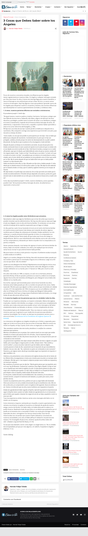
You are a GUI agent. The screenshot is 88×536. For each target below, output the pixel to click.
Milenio (77, 299)
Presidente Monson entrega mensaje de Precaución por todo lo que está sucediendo (79, 142)
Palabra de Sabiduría (70, 310)
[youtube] (81, 514)
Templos (66, 328)
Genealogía (67, 281)
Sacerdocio (75, 319)
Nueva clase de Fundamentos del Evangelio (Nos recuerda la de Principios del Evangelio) (67, 92)
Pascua (81, 310)
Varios (73, 328)
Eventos (74, 275)
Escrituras (67, 275)
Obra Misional (68, 307)
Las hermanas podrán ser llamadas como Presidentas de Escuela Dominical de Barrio (79, 92)
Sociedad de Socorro (74, 325)
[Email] (34, 478)
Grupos (47, 7)
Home (22, 7)
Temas (28, 7)
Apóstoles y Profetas (76, 246)
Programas (74, 316)
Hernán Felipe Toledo (18, 487)
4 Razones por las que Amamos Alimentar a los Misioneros (67, 229)
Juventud (66, 296)
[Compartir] (55, 28)
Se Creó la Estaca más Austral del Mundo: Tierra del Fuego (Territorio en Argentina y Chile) (73, 437)
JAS (75, 293)
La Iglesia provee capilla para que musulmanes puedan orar (72, 465)
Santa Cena (67, 322)
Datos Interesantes (20, 17)
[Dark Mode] (81, 7)
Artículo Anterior (8, 504)
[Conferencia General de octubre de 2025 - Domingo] (68, 106)
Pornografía (79, 313)
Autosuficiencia (68, 249)
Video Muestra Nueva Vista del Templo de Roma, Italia (72, 451)
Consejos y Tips (68, 261)
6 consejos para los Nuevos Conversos (67, 205)
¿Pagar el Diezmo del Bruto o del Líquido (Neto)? (26, 11)
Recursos (66, 319)
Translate (31, 2)
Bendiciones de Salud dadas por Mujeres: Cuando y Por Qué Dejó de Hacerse (79, 207)
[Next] (85, 11)
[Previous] (83, 11)
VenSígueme (67, 331)
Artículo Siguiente (52, 504)
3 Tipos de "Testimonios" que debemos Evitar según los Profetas (79, 187)
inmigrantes (67, 293)
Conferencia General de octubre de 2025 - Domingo (68, 114)
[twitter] (77, 514)
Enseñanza (75, 272)
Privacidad (75, 524)
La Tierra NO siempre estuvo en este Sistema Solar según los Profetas (79, 165)
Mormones (75, 301)
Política (70, 313)
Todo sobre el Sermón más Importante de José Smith (71, 423)
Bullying (66, 255)
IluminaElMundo (69, 290)
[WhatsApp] (31, 478)
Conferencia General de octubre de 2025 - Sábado (78, 114)
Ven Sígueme (68, 7)
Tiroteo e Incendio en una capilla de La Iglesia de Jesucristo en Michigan (78, 229)
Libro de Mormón (77, 296)
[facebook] (73, 514)
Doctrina (22, 469)
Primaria (66, 316)
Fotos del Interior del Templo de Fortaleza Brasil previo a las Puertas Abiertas (73, 408)
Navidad (66, 304)
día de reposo (68, 266)
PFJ (65, 313)
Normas (73, 304)
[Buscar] (84, 7)
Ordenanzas (78, 307)
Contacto (57, 7)
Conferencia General (70, 258)
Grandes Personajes (70, 284)
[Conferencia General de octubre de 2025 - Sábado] (79, 106)
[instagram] (84, 514)
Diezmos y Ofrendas (70, 269)
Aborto (66, 246)
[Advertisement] (30, 48)
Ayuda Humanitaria (69, 252)
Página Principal (8, 17)
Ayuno (80, 252)
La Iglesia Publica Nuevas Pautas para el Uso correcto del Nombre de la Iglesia (67, 141)
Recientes (38, 7)
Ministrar (66, 301)
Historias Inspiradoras (70, 287)
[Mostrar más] (38, 478)
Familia (74, 278)
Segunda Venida (78, 322)
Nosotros (67, 524)
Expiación (66, 278)
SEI (65, 325)
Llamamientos (68, 299)
